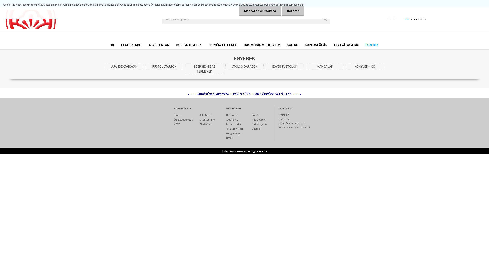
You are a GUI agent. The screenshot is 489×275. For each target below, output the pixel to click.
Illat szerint (232, 115)
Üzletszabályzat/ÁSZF (183, 122)
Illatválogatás (259, 124)
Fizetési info (206, 124)
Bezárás (293, 11)
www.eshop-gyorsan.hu (252, 151)
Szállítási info (207, 119)
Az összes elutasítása (260, 11)
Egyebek (256, 128)
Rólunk (177, 115)
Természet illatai (235, 128)
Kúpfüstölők (258, 119)
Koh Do (255, 115)
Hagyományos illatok (234, 135)
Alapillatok (232, 119)
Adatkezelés (206, 115)
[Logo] (31, 19)
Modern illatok (233, 124)
